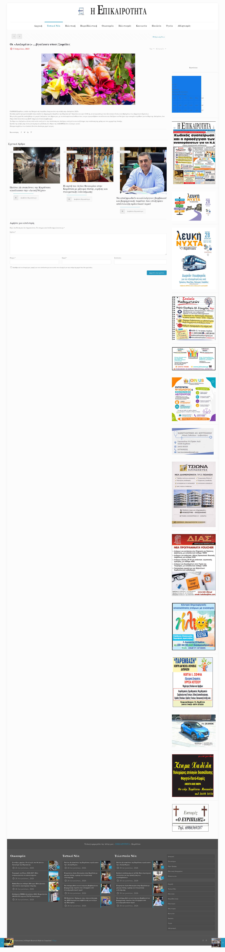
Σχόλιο (13, 232)
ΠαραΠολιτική (173, 899)
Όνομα (13, 258)
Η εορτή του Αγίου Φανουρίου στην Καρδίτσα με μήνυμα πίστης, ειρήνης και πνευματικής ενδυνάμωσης (85, 188)
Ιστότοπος (117, 258)
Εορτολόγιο (193, 68)
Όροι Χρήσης (172, 866)
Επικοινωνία (172, 876)
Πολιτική (171, 894)
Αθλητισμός (172, 928)
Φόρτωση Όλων (159, 37)
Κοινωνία (171, 913)
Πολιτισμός (172, 909)
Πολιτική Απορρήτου (175, 871)
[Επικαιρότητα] (112, 12)
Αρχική (170, 884)
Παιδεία (170, 918)
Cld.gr (54, 940)
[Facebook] (203, 940)
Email (64, 258)
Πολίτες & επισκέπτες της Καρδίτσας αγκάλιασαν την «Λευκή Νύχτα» (30, 189)
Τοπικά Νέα (172, 889)
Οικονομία (171, 904)
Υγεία (170, 923)
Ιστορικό (171, 856)
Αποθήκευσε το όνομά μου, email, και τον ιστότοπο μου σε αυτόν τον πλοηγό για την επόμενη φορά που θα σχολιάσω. (53, 267)
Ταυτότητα (172, 861)
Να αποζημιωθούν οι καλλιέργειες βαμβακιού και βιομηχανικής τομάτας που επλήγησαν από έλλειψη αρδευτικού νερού (141, 200)
